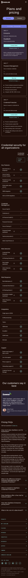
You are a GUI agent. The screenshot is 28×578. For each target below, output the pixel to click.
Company (3, 550)
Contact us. (15, 425)
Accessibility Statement (10, 575)
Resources (4, 541)
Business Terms (10, 571)
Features (3, 528)
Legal (19, 571)
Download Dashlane (6, 554)
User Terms (3, 571)
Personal (19, 18)
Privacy (15, 571)
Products (3, 519)
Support (3, 546)
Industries (4, 537)
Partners (3, 532)
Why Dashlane (4, 523)
